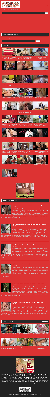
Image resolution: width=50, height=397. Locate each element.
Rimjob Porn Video (12, 377)
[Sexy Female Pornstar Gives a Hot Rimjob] (6, 272)
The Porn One (44, 381)
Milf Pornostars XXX (43, 380)
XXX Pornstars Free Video (21, 383)
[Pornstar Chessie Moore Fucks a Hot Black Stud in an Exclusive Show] (6, 291)
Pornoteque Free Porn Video (7, 374)
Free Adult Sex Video (37, 377)
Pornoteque (15, 206)
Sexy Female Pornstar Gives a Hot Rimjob (21, 263)
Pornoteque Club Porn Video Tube (24, 377)
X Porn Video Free (13, 378)
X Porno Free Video (22, 378)
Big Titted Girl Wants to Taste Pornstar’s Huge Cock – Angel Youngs (27, 302)
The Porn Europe (11, 383)
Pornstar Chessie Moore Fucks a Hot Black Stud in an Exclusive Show (28, 283)
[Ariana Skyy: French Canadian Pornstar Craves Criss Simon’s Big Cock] (6, 213)
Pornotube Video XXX (39, 374)
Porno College (18, 374)
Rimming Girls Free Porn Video (8, 380)
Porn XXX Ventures (20, 380)
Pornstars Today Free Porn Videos (9, 381)
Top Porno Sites (28, 380)
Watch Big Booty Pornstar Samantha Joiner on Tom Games (25, 244)
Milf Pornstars (36, 380)
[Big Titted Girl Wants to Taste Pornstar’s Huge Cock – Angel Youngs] (6, 310)
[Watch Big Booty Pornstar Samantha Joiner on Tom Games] (6, 253)
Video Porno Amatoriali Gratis (37, 375)
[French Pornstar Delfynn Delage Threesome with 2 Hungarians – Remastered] (6, 232)
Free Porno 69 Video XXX (23, 381)
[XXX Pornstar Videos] (25, 5)
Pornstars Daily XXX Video (34, 383)
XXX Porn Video (31, 378)
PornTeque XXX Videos (35, 381)
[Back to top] (46, 393)
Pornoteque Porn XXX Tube (28, 374)
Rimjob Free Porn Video (41, 378)
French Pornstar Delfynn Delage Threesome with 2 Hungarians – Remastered (29, 224)
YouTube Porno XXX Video (15, 375)
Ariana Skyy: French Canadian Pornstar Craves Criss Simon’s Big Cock (28, 205)
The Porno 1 (4, 383)
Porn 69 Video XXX (26, 375)
